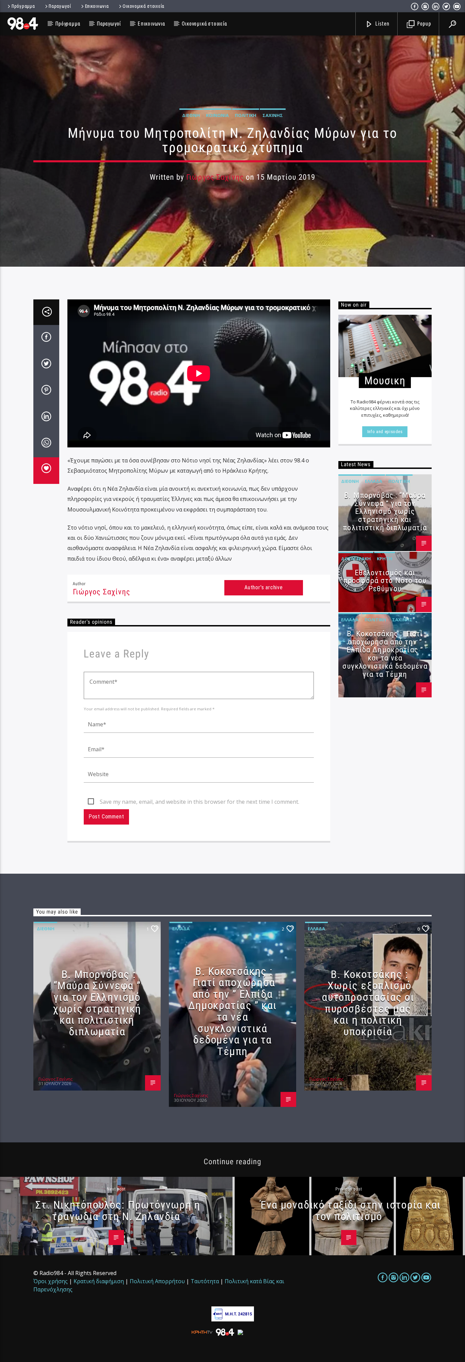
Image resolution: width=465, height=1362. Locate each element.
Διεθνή (191, 115)
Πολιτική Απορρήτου (157, 1281)
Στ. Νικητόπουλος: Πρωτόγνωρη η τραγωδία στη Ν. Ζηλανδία (117, 1210)
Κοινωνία (217, 115)
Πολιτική (245, 115)
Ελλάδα (373, 481)
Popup (423, 23)
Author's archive (263, 587)
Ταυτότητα (205, 1281)
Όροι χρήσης (50, 1281)
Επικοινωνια (97, 6)
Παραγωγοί (60, 6)
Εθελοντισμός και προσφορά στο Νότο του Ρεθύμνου (385, 581)
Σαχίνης (272, 115)
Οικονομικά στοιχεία (143, 6)
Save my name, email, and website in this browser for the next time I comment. (199, 801)
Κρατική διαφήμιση (99, 1281)
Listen (382, 23)
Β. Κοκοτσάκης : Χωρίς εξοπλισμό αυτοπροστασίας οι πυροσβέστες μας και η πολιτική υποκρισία (368, 1003)
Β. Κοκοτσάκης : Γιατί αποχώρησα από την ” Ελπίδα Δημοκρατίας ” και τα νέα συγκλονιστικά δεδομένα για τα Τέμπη (385, 654)
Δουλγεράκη (356, 559)
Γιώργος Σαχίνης (215, 177)
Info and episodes (385, 431)
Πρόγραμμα (23, 6)
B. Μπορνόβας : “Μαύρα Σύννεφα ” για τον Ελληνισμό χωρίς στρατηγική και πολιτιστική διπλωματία (385, 511)
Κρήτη (384, 559)
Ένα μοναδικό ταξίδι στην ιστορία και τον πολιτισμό (350, 1210)
